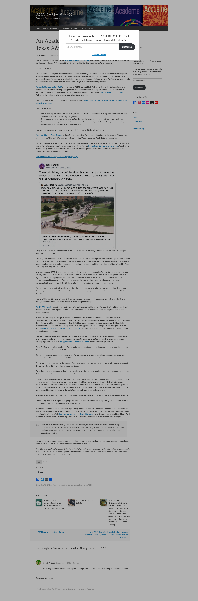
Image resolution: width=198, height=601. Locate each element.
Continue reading (99, 54)
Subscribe (127, 46)
